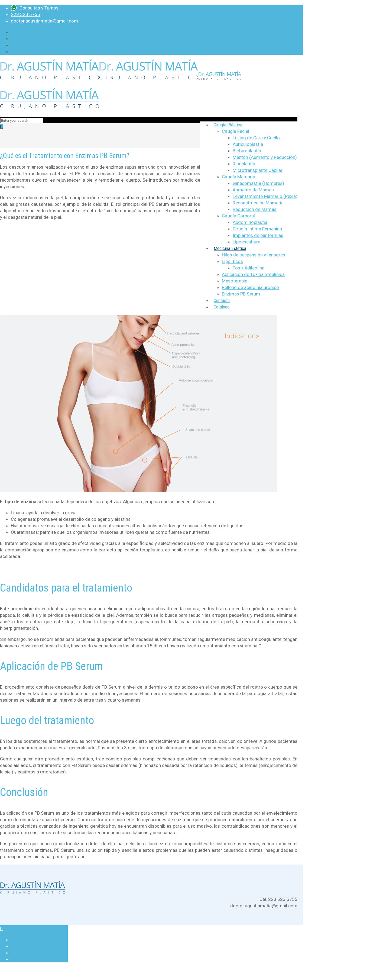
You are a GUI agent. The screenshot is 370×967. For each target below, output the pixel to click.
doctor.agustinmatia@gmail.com (44, 21)
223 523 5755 (25, 14)
